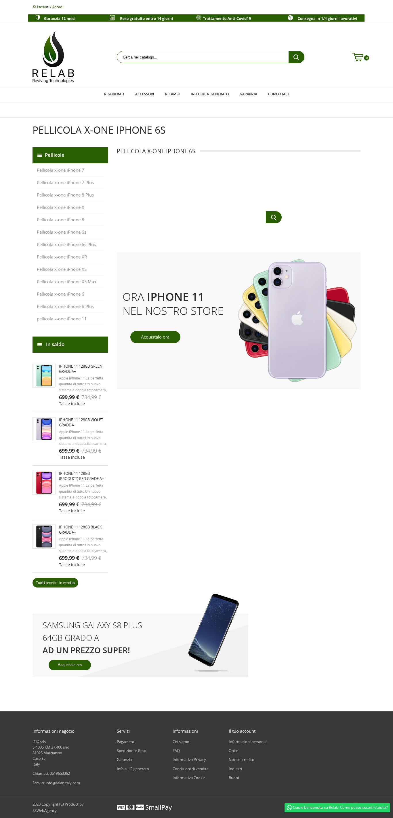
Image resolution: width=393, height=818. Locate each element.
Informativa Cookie (189, 777)
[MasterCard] (130, 807)
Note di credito (241, 759)
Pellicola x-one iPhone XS (62, 269)
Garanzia (248, 94)
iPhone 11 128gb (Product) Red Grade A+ (81, 476)
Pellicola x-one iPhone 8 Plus (65, 195)
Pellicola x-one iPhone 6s (61, 232)
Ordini (234, 750)
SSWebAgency (45, 810)
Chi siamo (181, 741)
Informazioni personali (248, 741)
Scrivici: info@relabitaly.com (56, 782)
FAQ (176, 750)
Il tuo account (242, 731)
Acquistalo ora (70, 665)
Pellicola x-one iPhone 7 (60, 170)
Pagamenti (126, 741)
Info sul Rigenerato (210, 94)
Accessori (144, 94)
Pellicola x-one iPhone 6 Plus (65, 306)
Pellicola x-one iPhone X (60, 207)
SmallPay (158, 807)
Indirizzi (235, 768)
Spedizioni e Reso (131, 750)
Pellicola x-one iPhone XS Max (66, 281)
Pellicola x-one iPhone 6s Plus (66, 244)
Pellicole (54, 154)
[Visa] (121, 807)
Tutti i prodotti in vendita (55, 582)
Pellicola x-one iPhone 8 (60, 219)
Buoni (234, 777)
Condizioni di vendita (191, 768)
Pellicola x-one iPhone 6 (60, 294)
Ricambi (172, 94)
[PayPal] (140, 807)
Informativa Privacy (189, 759)
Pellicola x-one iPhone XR (62, 257)
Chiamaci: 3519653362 (51, 773)
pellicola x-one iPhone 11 (62, 319)
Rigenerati (114, 94)
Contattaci (278, 94)
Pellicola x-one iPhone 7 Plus (65, 182)
